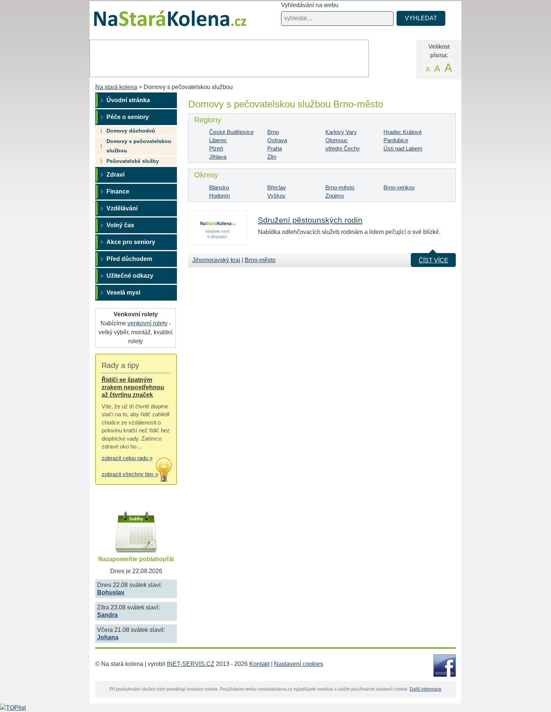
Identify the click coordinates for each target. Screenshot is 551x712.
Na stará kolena (161, 22)
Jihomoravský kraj (216, 260)
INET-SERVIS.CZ (190, 664)
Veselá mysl (123, 292)
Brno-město (339, 187)
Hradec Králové (402, 132)
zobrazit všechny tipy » (130, 474)
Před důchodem (129, 259)
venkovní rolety (147, 323)
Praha (274, 148)
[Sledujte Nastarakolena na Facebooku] (444, 665)
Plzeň (216, 148)
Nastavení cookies (298, 664)
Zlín (271, 156)
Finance (117, 191)
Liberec (218, 140)
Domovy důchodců (130, 131)
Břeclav (276, 187)
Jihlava (217, 156)
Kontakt (259, 664)
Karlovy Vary (341, 132)
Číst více (433, 260)
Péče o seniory (127, 117)
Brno (273, 132)
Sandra (107, 615)
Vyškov (276, 195)
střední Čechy (342, 148)
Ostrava (277, 140)
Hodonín (219, 195)
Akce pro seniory (130, 242)
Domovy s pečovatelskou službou (138, 145)
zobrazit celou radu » (127, 458)
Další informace (426, 689)
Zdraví (115, 174)
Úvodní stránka (128, 100)
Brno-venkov (399, 187)
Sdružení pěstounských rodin (310, 220)
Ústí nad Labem (402, 148)
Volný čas (120, 225)
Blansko (219, 187)
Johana (107, 637)
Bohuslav (110, 592)
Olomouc (336, 140)
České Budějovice (231, 132)
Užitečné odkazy (129, 276)
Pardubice (395, 140)
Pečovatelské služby (132, 161)
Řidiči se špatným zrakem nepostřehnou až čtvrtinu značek (133, 387)
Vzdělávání (122, 208)
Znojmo (334, 195)
